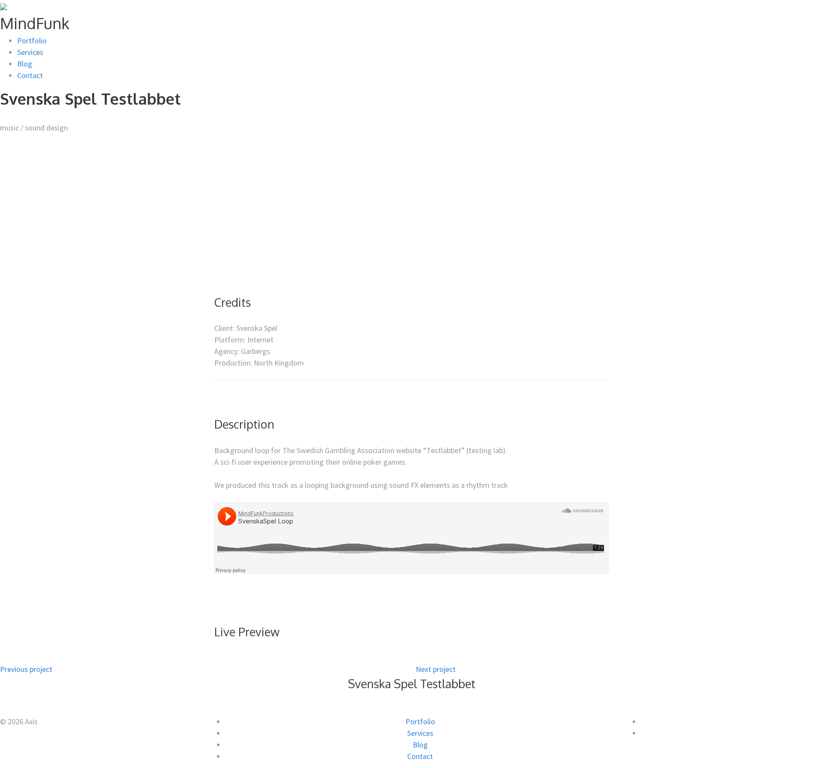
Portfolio (32, 40)
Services (30, 52)
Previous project (26, 669)
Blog (24, 64)
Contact (30, 75)
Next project (436, 669)
